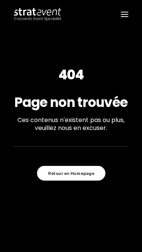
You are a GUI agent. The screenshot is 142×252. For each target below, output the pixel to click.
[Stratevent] (38, 14)
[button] (124, 14)
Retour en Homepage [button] (71, 173)
